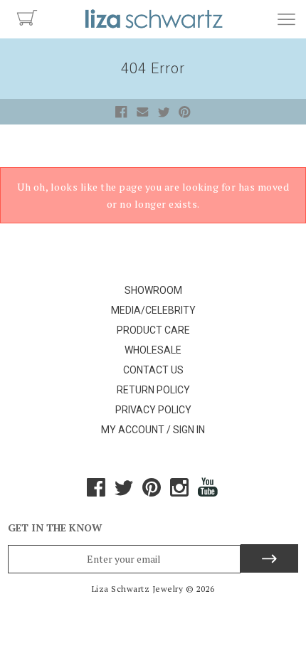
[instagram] (179, 492)
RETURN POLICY (153, 390)
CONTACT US (153, 370)
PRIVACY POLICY (153, 409)
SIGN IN (189, 429)
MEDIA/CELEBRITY (153, 310)
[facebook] (96, 492)
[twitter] (124, 492)
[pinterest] (151, 492)
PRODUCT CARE (153, 330)
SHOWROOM (153, 290)
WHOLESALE (153, 350)
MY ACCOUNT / (136, 429)
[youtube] (208, 492)
